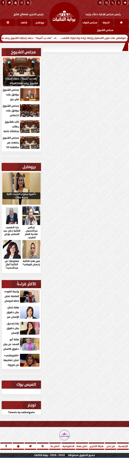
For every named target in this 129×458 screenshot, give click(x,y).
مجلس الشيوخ (23, 52)
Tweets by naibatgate (21, 412)
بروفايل (29, 167)
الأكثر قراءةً (26, 284)
